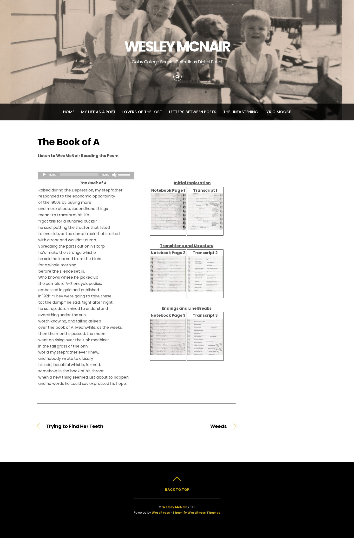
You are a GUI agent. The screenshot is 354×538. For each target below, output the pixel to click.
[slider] (125, 174)
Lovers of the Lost (142, 112)
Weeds (185, 426)
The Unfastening (240, 112)
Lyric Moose (278, 112)
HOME (68, 112)
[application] (86, 175)
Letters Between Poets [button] (192, 112)
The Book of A (68, 142)
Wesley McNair (174, 507)
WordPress (161, 513)
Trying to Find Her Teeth (74, 426)
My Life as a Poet (98, 112)
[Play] (44, 174)
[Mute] (114, 174)
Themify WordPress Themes (196, 513)
